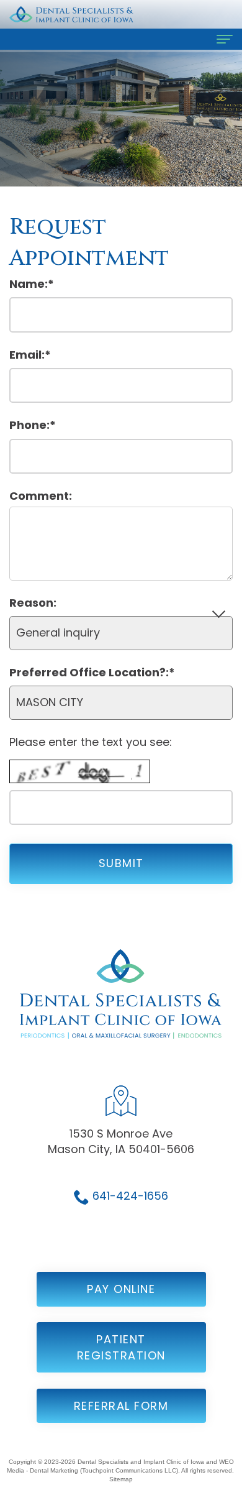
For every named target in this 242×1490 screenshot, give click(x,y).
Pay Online (121, 1289)
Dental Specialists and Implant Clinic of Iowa (141, 1461)
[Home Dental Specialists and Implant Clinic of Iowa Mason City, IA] (71, 14)
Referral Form (121, 1406)
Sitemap (121, 1479)
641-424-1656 (130, 1195)
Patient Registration (121, 1347)
